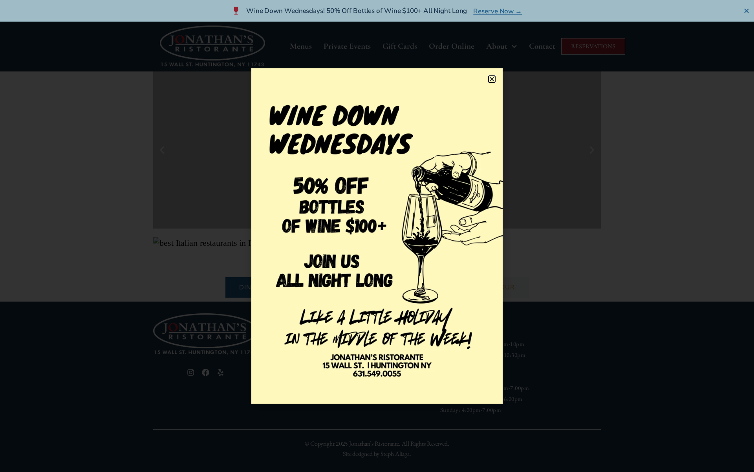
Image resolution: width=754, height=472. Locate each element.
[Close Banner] (746, 10)
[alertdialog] (377, 11)
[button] (492, 79)
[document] (377, 236)
